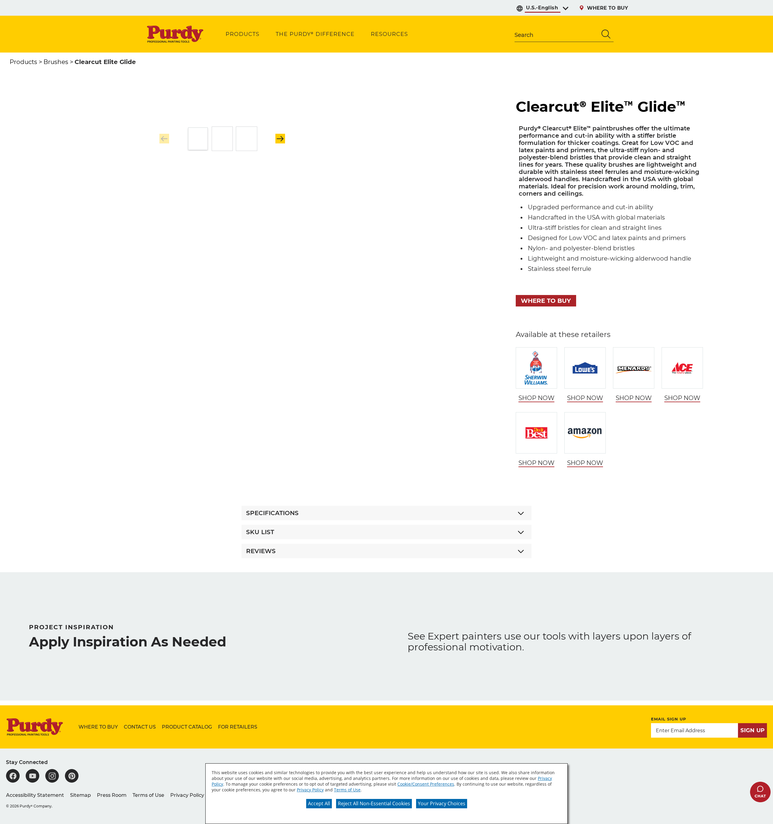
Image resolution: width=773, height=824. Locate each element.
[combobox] (556, 34)
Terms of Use (347, 790)
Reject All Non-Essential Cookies (374, 803)
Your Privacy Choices (441, 803)
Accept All (319, 803)
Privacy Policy (310, 790)
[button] (280, 138)
